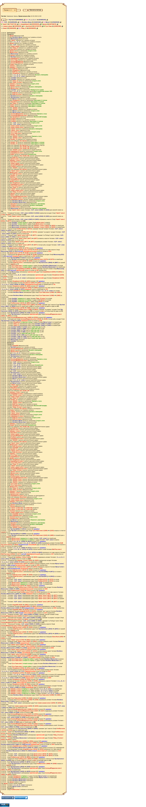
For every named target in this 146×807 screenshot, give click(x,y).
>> (25, 10)
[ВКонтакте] (7, 797)
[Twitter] (21, 797)
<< (18, 10)
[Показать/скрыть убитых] (3, 20)
